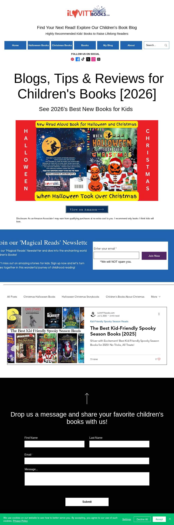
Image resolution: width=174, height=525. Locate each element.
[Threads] (99, 59)
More (154, 296)
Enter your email (104, 248)
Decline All (142, 519)
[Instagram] (93, 59)
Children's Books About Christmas (125, 296)
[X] (88, 59)
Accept (159, 519)
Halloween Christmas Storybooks (80, 296)
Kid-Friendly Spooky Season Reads (109, 321)
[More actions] (160, 314)
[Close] (170, 519)
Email (27, 454)
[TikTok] (83, 59)
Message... (31, 469)
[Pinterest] (72, 59)
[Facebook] (78, 59)
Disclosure (21, 218)
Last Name (95, 437)
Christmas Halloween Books (39, 296)
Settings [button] (126, 519)
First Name (31, 437)
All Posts (12, 296)
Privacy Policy (20, 520)
